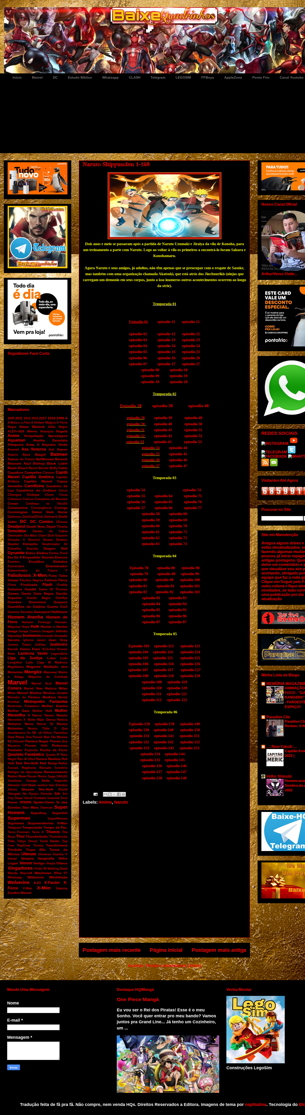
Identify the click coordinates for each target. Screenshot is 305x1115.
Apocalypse (57, 436)
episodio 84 (151, 604)
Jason (41, 640)
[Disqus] (164, 873)
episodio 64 (163, 496)
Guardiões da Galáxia (26, 606)
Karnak (13, 649)
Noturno (14, 724)
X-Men (44, 887)
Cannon (48, 472)
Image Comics (30, 631)
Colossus (14, 499)
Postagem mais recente (112, 950)
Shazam (27, 789)
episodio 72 (178, 538)
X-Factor (52, 883)
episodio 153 (189, 748)
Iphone (28, 640)
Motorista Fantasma (23, 706)
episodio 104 (138, 652)
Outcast (18, 741)
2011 (19, 418)
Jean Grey (58, 640)
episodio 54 (136, 490)
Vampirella (46, 858)
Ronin (42, 776)
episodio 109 (152, 682)
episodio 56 (136, 502)
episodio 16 (166, 358)
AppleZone (233, 77)
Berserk (61, 459)
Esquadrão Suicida (38, 557)
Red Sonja (48, 763)
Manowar (50, 672)
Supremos (16, 823)
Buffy (53, 468)
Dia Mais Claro (35, 535)
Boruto (44, 468)
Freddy (62, 585)
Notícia (62, 719)
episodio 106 (138, 664)
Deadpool (16, 526)
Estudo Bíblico (80, 77)
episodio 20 (179, 382)
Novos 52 (45, 724)
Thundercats (58, 836)
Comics (28, 499)
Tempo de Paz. (55, 827)
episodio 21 (191, 322)
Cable (62, 468)
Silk (57, 794)
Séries (12, 789)
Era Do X (15, 557)
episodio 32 (136, 436)
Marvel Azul (41, 683)
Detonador (15, 535)
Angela (61, 431)
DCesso (61, 522)
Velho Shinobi (279, 776)
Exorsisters (16, 566)
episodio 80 (138, 580)
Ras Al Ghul (26, 759)
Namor (37, 715)
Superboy (38, 813)
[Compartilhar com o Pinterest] (123, 794)
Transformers (56, 845)
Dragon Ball (55, 548)
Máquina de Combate (47, 677)
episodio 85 (151, 610)
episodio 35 (151, 454)
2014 (27, 418)
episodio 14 (166, 346)
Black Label (57, 463)
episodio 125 (190, 658)
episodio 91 (165, 586)
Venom (26, 863)
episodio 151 (189, 736)
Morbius (49, 697)
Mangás (33, 671)
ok (40, 733)
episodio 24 (191, 346)
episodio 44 (178, 448)
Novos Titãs (38, 728)
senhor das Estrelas (52, 785)
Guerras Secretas (20, 612)
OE (34, 733)
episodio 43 (163, 442)
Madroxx (61, 662)
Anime (105, 802)
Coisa (63, 495)
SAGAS (61, 776)
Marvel (37, 77)
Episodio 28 (131, 405)
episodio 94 (178, 604)
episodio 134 (150, 754)
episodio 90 (164, 580)
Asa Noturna (33, 449)
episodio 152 (189, 742)
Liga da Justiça (25, 658)
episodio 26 (191, 358)
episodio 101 (189, 586)
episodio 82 (138, 592)
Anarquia (46, 431)
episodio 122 (177, 700)
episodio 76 (193, 502)
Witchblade (58, 877)
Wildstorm (35, 877)
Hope (25, 626)
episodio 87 (151, 622)
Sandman (15, 780)
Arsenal (13, 449)
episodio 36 (151, 460)
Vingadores (20, 868)
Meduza (50, 688)
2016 (34, 418)
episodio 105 (138, 658)
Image (12, 631)
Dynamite (16, 553)
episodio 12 (166, 334)
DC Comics (41, 522)
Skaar (19, 798)
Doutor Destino (55, 540)
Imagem (48, 631)
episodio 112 (152, 700)
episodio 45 (178, 454)
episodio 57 (136, 508)
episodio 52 (193, 436)
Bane (26, 454)
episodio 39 (163, 418)
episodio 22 (191, 334)
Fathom (51, 580)
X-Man (27, 888)
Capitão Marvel (38, 481)
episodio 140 (163, 730)
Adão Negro (57, 427)
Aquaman (16, 440)
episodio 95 (177, 610)
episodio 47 (178, 466)
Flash (47, 585)
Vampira (27, 858)
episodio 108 (138, 676)
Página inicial (166, 950)
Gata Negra (43, 593)
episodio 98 (190, 568)
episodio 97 (178, 622)
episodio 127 (191, 670)
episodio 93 (178, 598)
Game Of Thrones (53, 589)
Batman (59, 454)
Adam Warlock (32, 427)
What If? (60, 873)
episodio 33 (135, 442)
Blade (12, 468)
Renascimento (55, 772)
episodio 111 (151, 694)
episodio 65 (164, 502)
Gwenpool (42, 612)
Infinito (61, 631)
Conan (13, 503)
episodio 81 (138, 586)
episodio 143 (164, 748)
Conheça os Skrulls (46, 503)
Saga (51, 776)
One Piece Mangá (138, 999)
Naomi (49, 715)
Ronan (32, 776)
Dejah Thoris (57, 526)
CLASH (134, 77)
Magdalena (16, 667)
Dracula (32, 548)
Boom (33, 468)
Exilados (60, 561)
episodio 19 (179, 376)
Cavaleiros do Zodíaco (36, 490)
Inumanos (32, 636)
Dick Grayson (57, 535)
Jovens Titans (19, 644)
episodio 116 (164, 664)
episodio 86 (151, 616)
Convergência (41, 508)
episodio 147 (177, 772)
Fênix (62, 580)
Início (17, 77)
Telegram (158, 77)
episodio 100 (190, 580)
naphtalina (255, 1104)
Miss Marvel (18, 693)
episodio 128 (189, 676)
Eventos (14, 561)
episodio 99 (190, 574)
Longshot (15, 662)
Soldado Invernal (46, 798)
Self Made (28, 785)
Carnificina (34, 486)
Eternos (61, 557)
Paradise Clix (278, 717)
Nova (29, 724)
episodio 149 (190, 724)
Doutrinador (51, 544)
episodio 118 (164, 676)
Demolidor (17, 531)
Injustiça (15, 636)
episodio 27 (190, 364)
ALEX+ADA (16, 431)
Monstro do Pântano (24, 697)
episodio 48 (198, 405)
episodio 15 (166, 352)
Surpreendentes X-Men (47, 823)
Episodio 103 (139, 646)
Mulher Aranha (54, 706)
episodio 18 (179, 370)
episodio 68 (178, 514)
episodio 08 (150, 370)
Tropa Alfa (36, 849)
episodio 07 (138, 364)
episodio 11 (166, 322)
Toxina (38, 845)
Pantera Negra (36, 741)
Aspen (62, 449)
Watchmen (43, 873)
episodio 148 (177, 778)
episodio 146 (177, 766)
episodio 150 (190, 730)
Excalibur (36, 561)
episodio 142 (163, 742)
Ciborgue (14, 495)
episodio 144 (174, 754)
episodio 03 (139, 340)
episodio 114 (163, 652)
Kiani (36, 649)
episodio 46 (178, 460)
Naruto (121, 802)
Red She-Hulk (27, 763)
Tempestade (32, 827)
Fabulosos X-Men (27, 575)
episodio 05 (138, 352)
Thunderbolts (37, 836)
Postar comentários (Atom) (173, 965)
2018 (51, 418)
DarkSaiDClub (33, 516)
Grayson (60, 602)
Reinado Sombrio (53, 768)
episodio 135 (150, 760)
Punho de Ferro (54, 750)
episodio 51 (193, 430)
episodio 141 (164, 736)
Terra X (38, 832)
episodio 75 (193, 496)
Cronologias (18, 512)
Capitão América (38, 477)
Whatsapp (110, 77)
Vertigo (39, 863)
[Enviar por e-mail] (105, 794)
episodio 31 (136, 430)
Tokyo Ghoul (27, 841)
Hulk (35, 626)
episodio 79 (139, 574)
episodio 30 (136, 424)
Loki (63, 658)
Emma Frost (58, 553)
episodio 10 (151, 382)
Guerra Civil (57, 606)
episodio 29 (136, 418)
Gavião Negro (39, 598)
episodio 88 (166, 568)
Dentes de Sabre (50, 531)
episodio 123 (189, 646)
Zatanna (61, 888)
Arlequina (15, 444)
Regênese (29, 768)
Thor (20, 836)
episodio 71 (178, 532)
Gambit (30, 589)
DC (55, 77)
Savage (31, 780)
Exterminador (56, 566)
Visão (38, 868)
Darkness (14, 516)
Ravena (41, 759)
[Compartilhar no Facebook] (119, 794)
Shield (62, 789)
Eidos (30, 553)
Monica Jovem (55, 693)
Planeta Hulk (36, 745)
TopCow (23, 845)
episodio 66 (164, 508)
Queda (50, 754)
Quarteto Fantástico (26, 754)
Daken (37, 512)
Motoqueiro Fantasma (46, 701)
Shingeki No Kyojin (23, 794)
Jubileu (40, 644)
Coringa (61, 508)
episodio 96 (178, 616)
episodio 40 (163, 424)
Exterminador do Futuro (32, 570)
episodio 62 (151, 538)
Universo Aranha (51, 854)
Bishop (39, 463)
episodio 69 (178, 520)
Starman (46, 807)
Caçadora (15, 472)
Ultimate (28, 854)
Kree (11, 653)
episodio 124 (190, 652)
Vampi (12, 858)
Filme (12, 585)
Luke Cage (35, 662)
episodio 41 (163, 430)
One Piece (16, 737)
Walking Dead (57, 868)
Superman (19, 818)
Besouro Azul (19, 463)
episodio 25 (191, 352)
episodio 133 (139, 748)
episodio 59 (151, 520)
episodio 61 (151, 532)
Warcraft (26, 873)
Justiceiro (58, 644)
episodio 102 (190, 592)
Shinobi (46, 794)
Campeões (33, 472)
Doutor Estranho (23, 544)
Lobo (51, 658)
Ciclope (33, 495)
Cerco (63, 490)
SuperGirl (59, 813)
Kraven (62, 649)
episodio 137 (152, 772)
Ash (51, 449)
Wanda (13, 873)
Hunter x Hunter (54, 626)
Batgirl (40, 454)
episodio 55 (136, 496)
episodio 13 (166, 340)
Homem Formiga (36, 622)
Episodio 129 (139, 724)
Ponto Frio (260, 77)
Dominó (34, 540)
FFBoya (207, 77)
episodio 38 (163, 405)
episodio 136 (152, 766)
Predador (15, 750)
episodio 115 (163, 658)
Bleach (23, 468)
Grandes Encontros (27, 602)
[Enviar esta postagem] (95, 794)
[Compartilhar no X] (114, 794)
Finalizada (29, 585)
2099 (60, 418)
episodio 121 (177, 694)
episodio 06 (138, 358)
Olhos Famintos (55, 733)
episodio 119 (177, 682)
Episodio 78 (139, 568)
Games (13, 593)
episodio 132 (139, 742)
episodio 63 (151, 544)
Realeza (54, 759)
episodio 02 (138, 334)
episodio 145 (175, 760)
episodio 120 (177, 688)
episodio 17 (166, 364)
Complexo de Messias (51, 499)
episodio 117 (163, 670)
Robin (12, 776)
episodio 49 (193, 418)
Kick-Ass (48, 649)
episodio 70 (178, 526)
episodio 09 (150, 376)
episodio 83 (151, 598)
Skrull (28, 798)
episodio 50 (193, 424)
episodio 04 (138, 346)
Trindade (15, 849)
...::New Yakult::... (281, 747)
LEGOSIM (183, 77)
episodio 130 (139, 730)
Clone (49, 495)
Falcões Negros (31, 580)
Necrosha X (16, 719)
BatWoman (45, 459)
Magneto (33, 667)
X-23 (37, 883)
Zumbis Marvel (19, 893)
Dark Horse (56, 512)
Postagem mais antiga (219, 950)
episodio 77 (193, 508)
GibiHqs (61, 598)
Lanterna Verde (33, 653)
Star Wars (30, 807)
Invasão (47, 636)
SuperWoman (57, 818)
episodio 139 (164, 724)
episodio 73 (178, 544)
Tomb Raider (50, 841)
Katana (25, 649)
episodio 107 (138, 670)
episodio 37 (151, 466)
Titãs (11, 841)
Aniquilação (34, 436)
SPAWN (25, 802)
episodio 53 (193, 442)
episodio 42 (163, 436)
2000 (11, 418)
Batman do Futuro (21, 459)
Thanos (53, 832)
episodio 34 (151, 448)
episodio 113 (164, 646)
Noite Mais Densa (41, 719)
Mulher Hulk (42, 711)
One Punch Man (38, 737)
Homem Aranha (25, 616)
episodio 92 (164, 592)
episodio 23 (191, 340)
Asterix (13, 454)
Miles (63, 688)
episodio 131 (139, 736)
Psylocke (31, 750)
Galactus (15, 589)
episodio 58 (151, 514)
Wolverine (19, 882)
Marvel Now (33, 688)
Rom (22, 776)
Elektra (42, 553)
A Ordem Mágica (43, 422)
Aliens (32, 431)
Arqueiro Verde (54, 444)
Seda (45, 780)
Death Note (36, 526)
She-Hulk (46, 789)
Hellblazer (59, 612)
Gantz (26, 593)
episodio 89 (166, 574)
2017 (43, 418)
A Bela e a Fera (19, 422)
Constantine (18, 508)
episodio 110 (152, 688)
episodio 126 (190, 664)
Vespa (50, 863)
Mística (35, 693)
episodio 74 (192, 490)
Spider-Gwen (43, 802)
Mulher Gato (19, 711)
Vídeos (61, 863)
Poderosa (59, 745)
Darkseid (50, 516)
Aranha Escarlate (50, 440)
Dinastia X (16, 540)
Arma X (32, 444)
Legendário (59, 653)
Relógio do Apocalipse (25, 772)
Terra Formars (19, 832)
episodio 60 (151, 526)
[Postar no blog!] (109, 794)
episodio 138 (152, 778)
